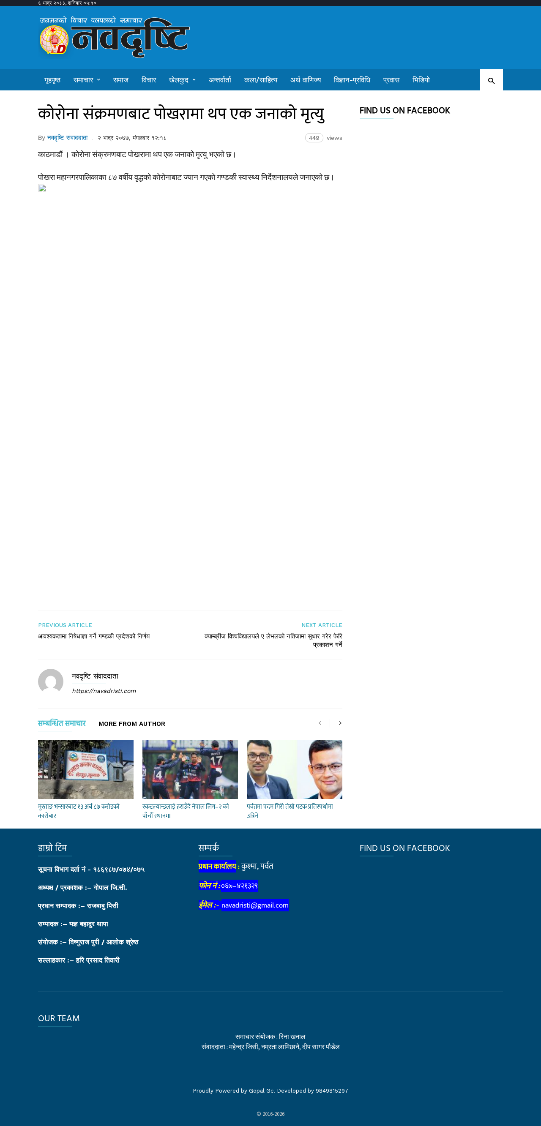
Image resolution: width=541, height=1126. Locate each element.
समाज (120, 80)
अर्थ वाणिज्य (305, 80)
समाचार (83, 80)
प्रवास (391, 80)
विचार (149, 80)
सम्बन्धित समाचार (62, 725)
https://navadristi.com (104, 690)
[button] (491, 80)
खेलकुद (179, 80)
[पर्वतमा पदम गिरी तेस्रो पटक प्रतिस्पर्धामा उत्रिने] (294, 769)
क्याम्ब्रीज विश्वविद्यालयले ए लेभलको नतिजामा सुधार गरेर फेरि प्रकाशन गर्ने (273, 641)
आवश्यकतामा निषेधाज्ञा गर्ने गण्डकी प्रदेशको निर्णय (94, 636)
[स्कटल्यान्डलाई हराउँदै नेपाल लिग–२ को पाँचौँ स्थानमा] (190, 769)
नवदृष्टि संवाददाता (67, 138)
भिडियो (421, 80)
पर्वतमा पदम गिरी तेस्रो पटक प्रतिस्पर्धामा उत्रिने (290, 811)
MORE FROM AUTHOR (131, 724)
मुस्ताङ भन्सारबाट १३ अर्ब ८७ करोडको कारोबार (79, 811)
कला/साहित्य (260, 80)
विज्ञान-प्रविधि (352, 80)
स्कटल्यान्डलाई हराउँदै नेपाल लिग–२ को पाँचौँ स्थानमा (185, 811)
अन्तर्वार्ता (220, 80)
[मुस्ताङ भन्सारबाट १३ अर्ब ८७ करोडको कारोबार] (86, 769)
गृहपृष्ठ (52, 80)
